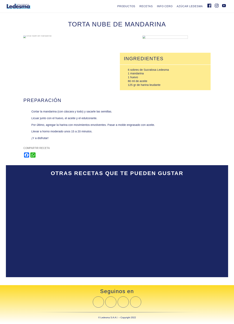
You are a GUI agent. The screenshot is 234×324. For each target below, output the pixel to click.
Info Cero (165, 6)
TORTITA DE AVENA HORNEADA (37, 191)
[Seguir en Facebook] (98, 302)
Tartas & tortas (22, 196)
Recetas (146, 6)
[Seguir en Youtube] (123, 302)
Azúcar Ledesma (190, 6)
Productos (126, 6)
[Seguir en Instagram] (110, 302)
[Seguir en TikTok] (135, 302)
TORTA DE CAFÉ (26, 252)
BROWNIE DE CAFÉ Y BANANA (36, 221)
